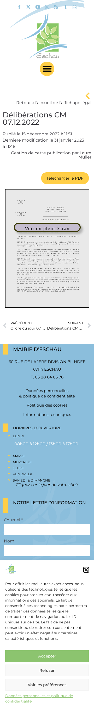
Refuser (47, 670)
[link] (19, 7)
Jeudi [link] (18, 468)
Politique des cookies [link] (47, 405)
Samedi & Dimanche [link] (31, 480)
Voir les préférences (47, 684)
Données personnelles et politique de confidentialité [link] (39, 698)
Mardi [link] (19, 456)
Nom (9, 541)
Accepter (47, 656)
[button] (86, 569)
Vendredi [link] (22, 474)
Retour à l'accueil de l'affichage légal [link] (53, 102)
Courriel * (13, 520)
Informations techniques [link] (47, 414)
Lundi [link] (18, 436)
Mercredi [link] (22, 462)
